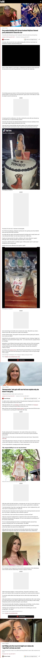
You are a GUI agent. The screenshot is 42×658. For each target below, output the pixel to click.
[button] (39, 39)
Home (3, 28)
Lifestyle (7, 387)
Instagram (35, 404)
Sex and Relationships (13, 356)
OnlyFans (7, 356)
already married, (20, 408)
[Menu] (40, 1)
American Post (13, 349)
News (6, 28)
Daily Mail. (4, 438)
